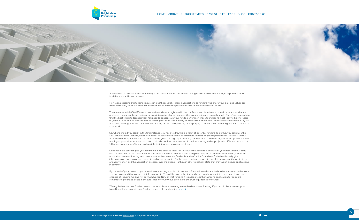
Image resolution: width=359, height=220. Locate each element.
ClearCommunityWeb (149, 216)
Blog (241, 14)
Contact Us (256, 14)
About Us (175, 14)
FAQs (231, 14)
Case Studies (216, 14)
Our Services (194, 14)
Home (161, 14)
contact (182, 189)
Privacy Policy (128, 216)
